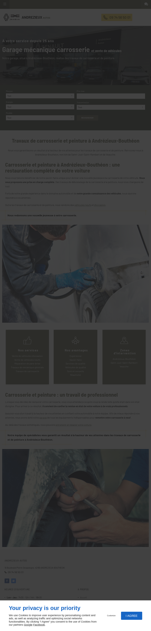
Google (28, 624)
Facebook (39, 624)
